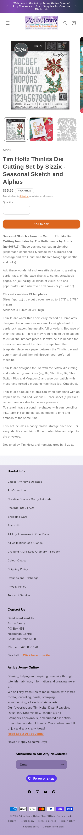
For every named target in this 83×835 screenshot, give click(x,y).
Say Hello (14, 525)
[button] (7, 23)
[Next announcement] (76, 6)
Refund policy (27, 821)
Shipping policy (31, 827)
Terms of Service (19, 595)
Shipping (24, 196)
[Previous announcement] (7, 6)
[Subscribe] (62, 764)
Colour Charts (17, 560)
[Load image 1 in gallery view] (16, 129)
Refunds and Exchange (23, 577)
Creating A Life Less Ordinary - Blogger (34, 551)
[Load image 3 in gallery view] (67, 129)
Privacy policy (67, 821)
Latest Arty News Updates (25, 481)
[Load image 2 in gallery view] (41, 129)
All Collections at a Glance (25, 542)
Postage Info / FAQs (21, 507)
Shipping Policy (18, 569)
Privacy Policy (17, 586)
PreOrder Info (17, 490)
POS (49, 816)
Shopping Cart (17, 516)
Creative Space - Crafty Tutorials (29, 499)
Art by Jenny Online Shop (32, 816)
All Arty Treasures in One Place (28, 534)
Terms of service (47, 821)
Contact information (53, 827)
